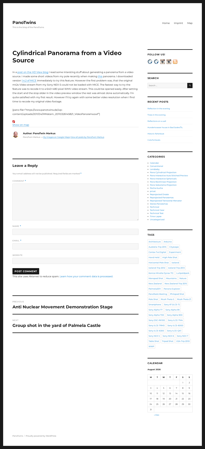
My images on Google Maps (56, 137)
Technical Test (156, 213)
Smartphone (155, 304)
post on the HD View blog (32, 72)
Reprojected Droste (159, 194)
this (100, 76)
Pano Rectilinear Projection (163, 182)
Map (190, 23)
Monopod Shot (156, 278)
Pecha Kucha (156, 188)
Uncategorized (157, 219)
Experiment (175, 252)
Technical (154, 207)
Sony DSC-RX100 (157, 320)
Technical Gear (157, 210)
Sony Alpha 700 (156, 315)
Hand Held (154, 257)
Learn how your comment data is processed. (86, 276)
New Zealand (155, 283)
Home (166, 23)
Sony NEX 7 (182, 336)
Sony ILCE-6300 (156, 330)
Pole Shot (153, 299)
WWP (151, 346)
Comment (19, 181)
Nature (182, 278)
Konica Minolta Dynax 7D (161, 273)
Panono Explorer (172, 289)
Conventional (156, 166)
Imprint (178, 23)
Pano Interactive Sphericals (163, 178)
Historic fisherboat (156, 134)
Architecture (155, 241)
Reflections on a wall (157, 121)
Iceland (175, 262)
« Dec (156, 415)
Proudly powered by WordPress (41, 436)
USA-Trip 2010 (183, 341)
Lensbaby (155, 169)
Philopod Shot (177, 294)
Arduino (168, 241)
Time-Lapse (155, 216)
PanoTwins (24, 22)
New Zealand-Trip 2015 (176, 283)
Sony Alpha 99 (172, 310)
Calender (154, 163)
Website (17, 255)
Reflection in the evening (159, 108)
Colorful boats (154, 140)
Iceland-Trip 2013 (176, 268)
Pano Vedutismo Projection (163, 185)
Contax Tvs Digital (157, 252)
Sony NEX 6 (168, 336)
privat (153, 191)
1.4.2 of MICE (29, 80)
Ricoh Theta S (167, 299)
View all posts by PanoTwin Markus (87, 137)
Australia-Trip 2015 (157, 247)
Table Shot (154, 341)
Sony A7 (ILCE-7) (172, 304)
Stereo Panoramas (159, 204)
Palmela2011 (155, 289)
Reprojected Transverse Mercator (166, 200)
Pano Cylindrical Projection (163, 172)
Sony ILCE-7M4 (175, 320)
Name (16, 226)
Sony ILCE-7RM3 (156, 325)
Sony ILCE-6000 (175, 325)
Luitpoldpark (182, 273)
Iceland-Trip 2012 (157, 268)
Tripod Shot (167, 341)
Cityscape (174, 247)
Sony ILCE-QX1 (174, 330)
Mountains (171, 278)
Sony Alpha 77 (156, 310)
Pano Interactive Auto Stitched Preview (169, 175)
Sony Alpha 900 (174, 315)
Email (16, 240)
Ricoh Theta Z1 (184, 299)
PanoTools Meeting (158, 294)
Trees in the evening (157, 115)
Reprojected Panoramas (161, 197)
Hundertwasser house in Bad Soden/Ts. (165, 127)
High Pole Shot (169, 257)
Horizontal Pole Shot (159, 262)
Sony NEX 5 (154, 336)
